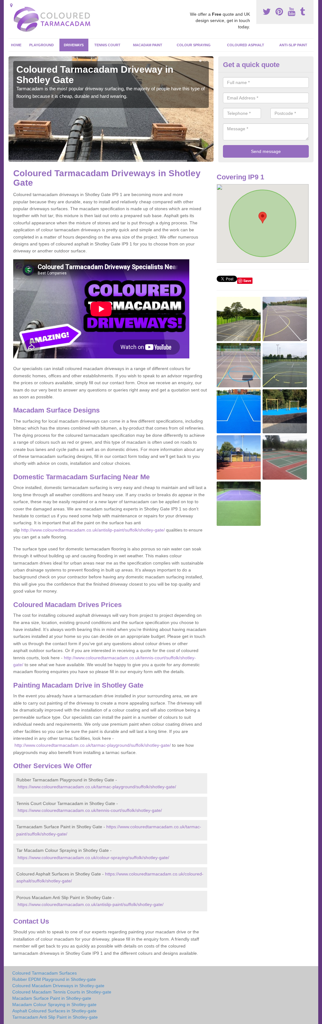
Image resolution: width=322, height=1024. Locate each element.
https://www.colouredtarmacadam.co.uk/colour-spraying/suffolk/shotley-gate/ (93, 857)
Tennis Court (107, 45)
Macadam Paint (147, 45)
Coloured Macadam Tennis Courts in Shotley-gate (61, 991)
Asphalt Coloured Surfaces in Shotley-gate (54, 1010)
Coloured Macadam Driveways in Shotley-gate (58, 985)
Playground (41, 45)
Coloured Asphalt (245, 45)
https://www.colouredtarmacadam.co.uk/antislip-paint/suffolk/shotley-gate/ (91, 904)
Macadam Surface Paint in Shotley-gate (51, 998)
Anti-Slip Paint (293, 45)
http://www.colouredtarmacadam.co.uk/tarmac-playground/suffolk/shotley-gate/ (92, 745)
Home (16, 45)
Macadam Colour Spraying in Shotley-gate (54, 1004)
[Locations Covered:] (11, 5)
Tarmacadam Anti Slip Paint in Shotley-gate (55, 1017)
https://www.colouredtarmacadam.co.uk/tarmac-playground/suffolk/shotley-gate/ (97, 786)
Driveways (74, 45)
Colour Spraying (194, 45)
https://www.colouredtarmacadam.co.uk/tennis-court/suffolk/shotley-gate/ (90, 810)
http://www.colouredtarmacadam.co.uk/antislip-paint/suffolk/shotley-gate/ (93, 529)
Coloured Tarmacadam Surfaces (44, 973)
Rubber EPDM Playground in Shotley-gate (54, 979)
